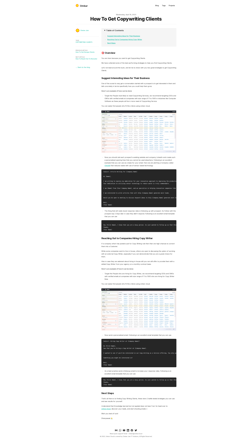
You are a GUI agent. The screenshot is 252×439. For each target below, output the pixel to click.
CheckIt (107, 166)
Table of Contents (115, 30)
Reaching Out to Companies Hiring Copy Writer (124, 40)
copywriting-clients (84, 42)
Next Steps (111, 43)
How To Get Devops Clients (85, 52)
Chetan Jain (84, 30)
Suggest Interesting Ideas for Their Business (123, 36)
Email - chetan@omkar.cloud (133, 433)
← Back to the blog (83, 67)
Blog (157, 6)
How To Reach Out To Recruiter (86, 59)
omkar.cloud (106, 409)
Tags (164, 6)
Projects (172, 6)
